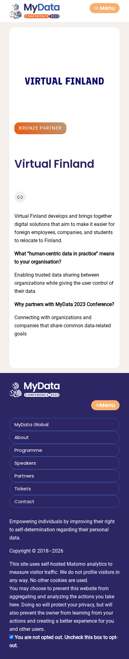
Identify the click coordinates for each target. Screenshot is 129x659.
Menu (107, 8)
